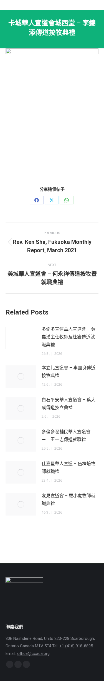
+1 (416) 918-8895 (76, 645)
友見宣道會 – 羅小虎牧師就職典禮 (68, 499)
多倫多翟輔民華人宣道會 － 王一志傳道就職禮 (68, 435)
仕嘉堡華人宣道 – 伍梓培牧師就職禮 (68, 467)
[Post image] (21, 338)
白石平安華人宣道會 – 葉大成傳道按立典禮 (68, 403)
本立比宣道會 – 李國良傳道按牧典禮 (68, 371)
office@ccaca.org (33, 653)
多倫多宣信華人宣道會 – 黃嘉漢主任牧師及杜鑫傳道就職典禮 (68, 336)
